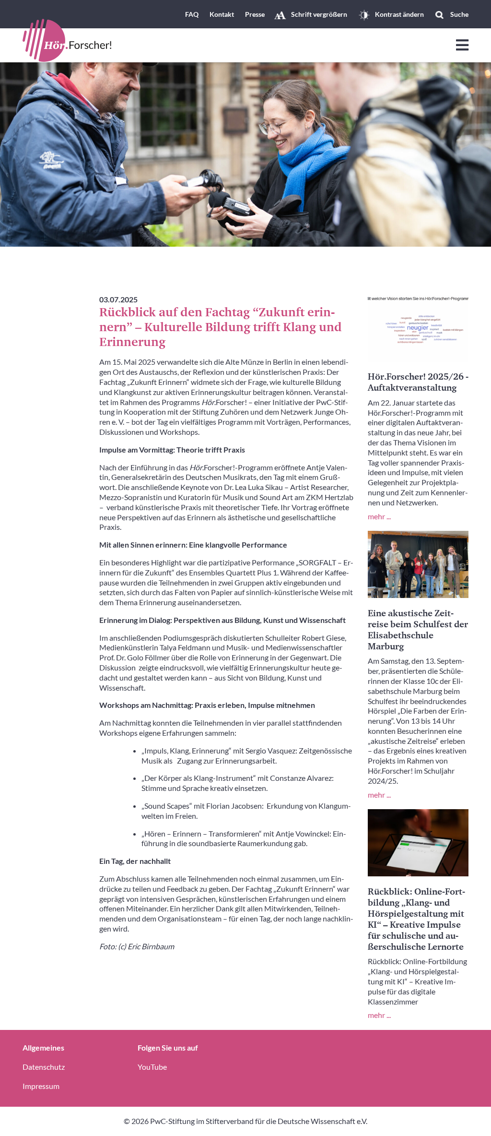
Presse (255, 14)
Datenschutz (44, 1066)
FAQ (192, 14)
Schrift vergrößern (319, 14)
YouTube (152, 1066)
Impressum (41, 1085)
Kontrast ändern (399, 14)
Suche (459, 14)
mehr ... (379, 516)
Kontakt (222, 14)
